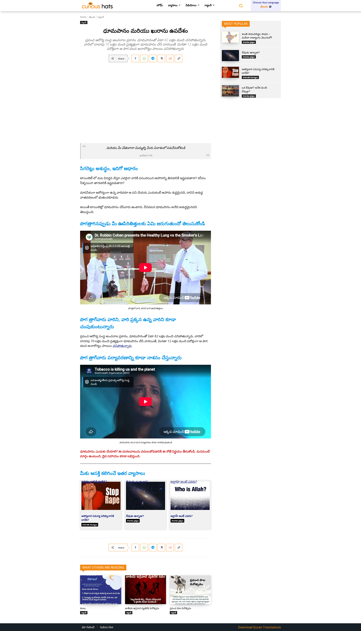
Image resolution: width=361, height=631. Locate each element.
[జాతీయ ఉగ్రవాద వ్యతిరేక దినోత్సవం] (145, 589)
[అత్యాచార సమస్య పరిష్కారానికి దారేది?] (230, 72)
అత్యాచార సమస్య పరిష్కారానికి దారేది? (94, 483)
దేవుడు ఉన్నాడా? (137, 483)
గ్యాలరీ (101, 17)
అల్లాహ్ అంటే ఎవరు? (184, 483)
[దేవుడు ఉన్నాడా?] (230, 55)
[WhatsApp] (144, 58)
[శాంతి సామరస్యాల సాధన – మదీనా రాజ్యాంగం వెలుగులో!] (230, 37)
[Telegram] (152, 58)
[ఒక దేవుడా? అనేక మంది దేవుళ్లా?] (230, 90)
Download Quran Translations (259, 627)
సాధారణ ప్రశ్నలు (133, 520)
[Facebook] (135, 58)
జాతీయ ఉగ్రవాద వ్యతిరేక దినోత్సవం (142, 608)
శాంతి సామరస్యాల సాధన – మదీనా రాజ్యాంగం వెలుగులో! (257, 35)
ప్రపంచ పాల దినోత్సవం (180, 608)
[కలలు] (100, 589)
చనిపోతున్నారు (122, 346)
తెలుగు (92, 17)
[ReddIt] (170, 58)
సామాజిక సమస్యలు (89, 524)
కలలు (83, 608)
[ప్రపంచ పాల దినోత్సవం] (190, 589)
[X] (161, 58)
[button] (82, 132)
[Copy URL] (178, 58)
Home (83, 17)
